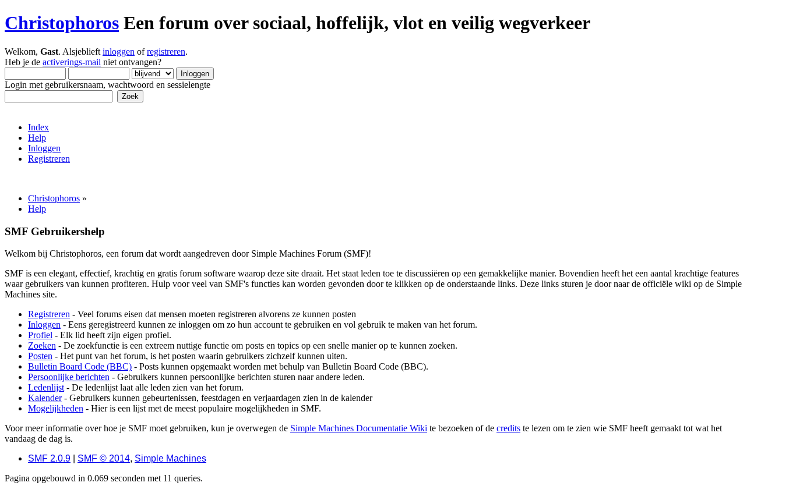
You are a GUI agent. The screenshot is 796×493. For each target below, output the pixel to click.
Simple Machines (170, 458)
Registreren (49, 314)
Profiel (40, 335)
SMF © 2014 (104, 458)
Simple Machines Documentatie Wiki (358, 428)
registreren (166, 51)
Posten (40, 356)
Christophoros (62, 22)
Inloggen (44, 324)
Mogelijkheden (55, 408)
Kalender (45, 398)
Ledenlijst (46, 387)
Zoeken (42, 345)
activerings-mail (72, 62)
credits (508, 428)
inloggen (119, 51)
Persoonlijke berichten (69, 377)
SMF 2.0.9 (49, 458)
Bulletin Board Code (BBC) (80, 366)
